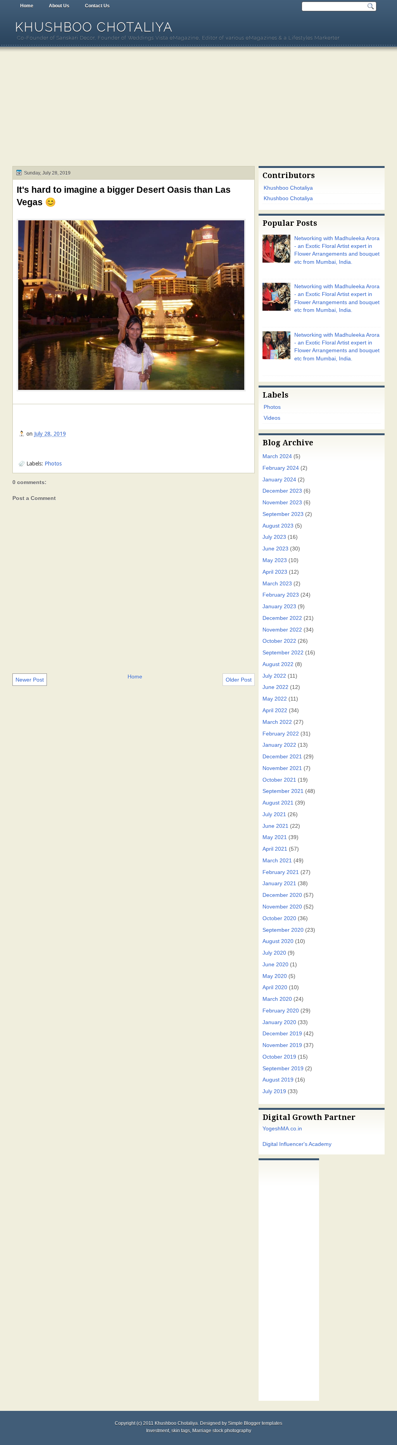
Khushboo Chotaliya (94, 27)
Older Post (239, 680)
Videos (272, 418)
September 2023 (283, 514)
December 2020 (282, 895)
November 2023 (282, 502)
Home (26, 6)
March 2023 (277, 584)
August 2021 (277, 803)
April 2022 (274, 710)
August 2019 (277, 1080)
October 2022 (279, 641)
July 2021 (274, 814)
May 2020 (274, 976)
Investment (157, 1430)
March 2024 (277, 456)
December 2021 (282, 757)
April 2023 (274, 572)
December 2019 (282, 1034)
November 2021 (282, 768)
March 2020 (277, 999)
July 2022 (274, 676)
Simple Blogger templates (255, 1423)
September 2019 (283, 1068)
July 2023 (274, 537)
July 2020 (274, 953)
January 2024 (279, 480)
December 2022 (282, 618)
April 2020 (274, 987)
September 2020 (283, 930)
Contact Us (97, 6)
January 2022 (279, 745)
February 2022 (280, 734)
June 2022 (275, 687)
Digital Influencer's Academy (296, 1144)
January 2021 (279, 883)
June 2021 (275, 826)
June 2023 (275, 549)
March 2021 (277, 861)
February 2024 (280, 468)
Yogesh (271, 1129)
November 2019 (282, 1045)
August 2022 (277, 664)
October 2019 (279, 1057)
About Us (59, 6)
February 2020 (280, 1011)
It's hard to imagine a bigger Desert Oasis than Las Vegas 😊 (124, 196)
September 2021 (283, 791)
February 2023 (280, 595)
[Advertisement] (198, 108)
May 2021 (274, 837)
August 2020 (277, 941)
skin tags (180, 1430)
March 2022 (277, 722)
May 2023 (274, 560)
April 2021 (274, 849)
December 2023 (282, 491)
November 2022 (282, 630)
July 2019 (274, 1091)
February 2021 (280, 872)
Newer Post (30, 680)
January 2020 (279, 1022)
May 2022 (274, 699)
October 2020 (279, 918)
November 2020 (282, 907)
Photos (53, 463)
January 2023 (279, 606)
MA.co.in (291, 1129)
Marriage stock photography (221, 1430)
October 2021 (279, 780)
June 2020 (275, 964)
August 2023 (277, 526)
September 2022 (283, 653)
